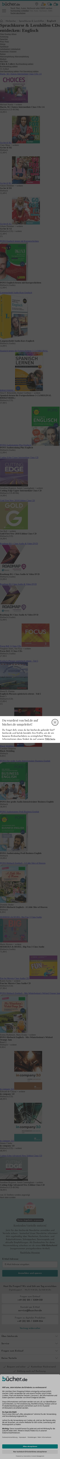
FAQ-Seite (50, 739)
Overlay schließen (55, 722)
